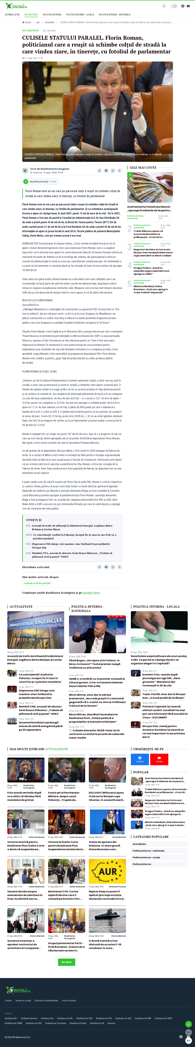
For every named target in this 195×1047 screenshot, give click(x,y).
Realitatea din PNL (65, 1018)
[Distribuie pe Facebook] (106, 170)
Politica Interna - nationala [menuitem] (114, 14)
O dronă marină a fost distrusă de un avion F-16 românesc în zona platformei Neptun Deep (105, 946)
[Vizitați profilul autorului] (25, 171)
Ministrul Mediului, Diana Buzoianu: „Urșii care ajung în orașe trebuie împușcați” (151, 289)
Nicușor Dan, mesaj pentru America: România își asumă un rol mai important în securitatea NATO (163, 731)
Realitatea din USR (84, 1018)
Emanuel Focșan (117, 886)
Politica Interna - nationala (136, 217)
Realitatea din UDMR (13, 1023)
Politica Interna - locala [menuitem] (80, 14)
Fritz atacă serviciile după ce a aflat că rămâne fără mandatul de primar (24, 796)
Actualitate (50, 22)
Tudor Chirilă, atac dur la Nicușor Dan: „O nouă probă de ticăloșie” (164, 696)
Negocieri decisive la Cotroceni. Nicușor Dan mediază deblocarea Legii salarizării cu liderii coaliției (153, 252)
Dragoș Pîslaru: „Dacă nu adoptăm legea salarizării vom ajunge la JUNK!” (151, 271)
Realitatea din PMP (143, 1018)
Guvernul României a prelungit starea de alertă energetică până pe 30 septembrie (41, 726)
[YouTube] (188, 6)
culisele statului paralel (37, 583)
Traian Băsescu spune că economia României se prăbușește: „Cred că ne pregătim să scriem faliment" (151, 236)
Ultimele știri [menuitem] (12, 14)
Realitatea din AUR (123, 1018)
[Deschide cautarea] (164, 6)
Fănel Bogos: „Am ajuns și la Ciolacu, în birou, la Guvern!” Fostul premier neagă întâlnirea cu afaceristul (94, 664)
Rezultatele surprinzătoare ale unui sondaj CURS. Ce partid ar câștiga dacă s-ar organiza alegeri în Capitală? (159, 659)
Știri (38, 22)
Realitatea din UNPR (163, 1018)
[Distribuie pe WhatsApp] (113, 170)
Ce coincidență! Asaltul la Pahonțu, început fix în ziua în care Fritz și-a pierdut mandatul (74, 536)
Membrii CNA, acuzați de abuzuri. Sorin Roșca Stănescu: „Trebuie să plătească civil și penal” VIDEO (72, 554)
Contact (8, 1000)
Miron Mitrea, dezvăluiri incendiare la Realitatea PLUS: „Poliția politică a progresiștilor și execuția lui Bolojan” (93, 718)
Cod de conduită (69, 1000)
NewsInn (111, 1023)
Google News (91, 592)
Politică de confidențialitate (46, 1000)
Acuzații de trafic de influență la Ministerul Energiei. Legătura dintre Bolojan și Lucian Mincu (72, 527)
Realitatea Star (47, 1018)
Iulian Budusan (36, 837)
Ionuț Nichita (119, 837)
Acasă (28, 22)
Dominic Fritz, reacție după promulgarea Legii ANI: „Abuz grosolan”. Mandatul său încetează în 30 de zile (161, 680)
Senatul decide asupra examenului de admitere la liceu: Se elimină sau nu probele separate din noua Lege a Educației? (24, 899)
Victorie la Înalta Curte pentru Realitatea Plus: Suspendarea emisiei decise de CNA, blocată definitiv (66, 847)
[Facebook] (183, 6)
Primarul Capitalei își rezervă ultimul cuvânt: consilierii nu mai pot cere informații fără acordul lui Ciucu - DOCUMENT (165, 712)
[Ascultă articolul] (188, 1024)
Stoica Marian (37, 936)
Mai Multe (67, 962)
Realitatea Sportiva (29, 1018)
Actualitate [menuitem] (31, 14)
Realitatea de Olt (97, 1023)
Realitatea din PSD (104, 1018)
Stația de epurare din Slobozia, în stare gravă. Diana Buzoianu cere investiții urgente (105, 847)
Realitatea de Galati (78, 1023)
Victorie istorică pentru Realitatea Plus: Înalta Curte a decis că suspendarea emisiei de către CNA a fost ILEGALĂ (25, 849)
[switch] (174, 6)
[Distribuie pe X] (119, 170)
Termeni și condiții (23, 1000)
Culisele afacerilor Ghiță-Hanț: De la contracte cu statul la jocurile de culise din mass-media (96, 734)
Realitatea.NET (11, 1018)
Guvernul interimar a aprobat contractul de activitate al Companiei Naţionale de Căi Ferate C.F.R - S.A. (23, 948)
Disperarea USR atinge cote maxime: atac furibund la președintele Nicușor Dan (71, 545)
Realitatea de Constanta (55, 1023)
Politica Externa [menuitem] (52, 14)
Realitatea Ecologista (55, 169)
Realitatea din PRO (34, 1023)
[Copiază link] (99, 170)
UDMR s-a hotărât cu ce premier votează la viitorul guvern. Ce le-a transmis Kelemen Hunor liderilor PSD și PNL (97, 682)
